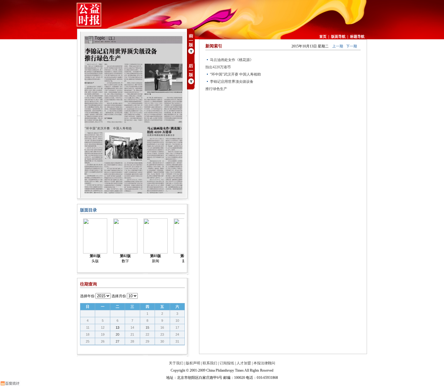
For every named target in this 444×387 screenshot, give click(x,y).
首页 (323, 36)
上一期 (337, 46)
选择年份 (87, 296)
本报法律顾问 (264, 363)
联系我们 (210, 363)
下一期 (351, 46)
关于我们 (176, 363)
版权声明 (193, 363)
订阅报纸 (227, 363)
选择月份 (118, 296)
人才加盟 (243, 363)
